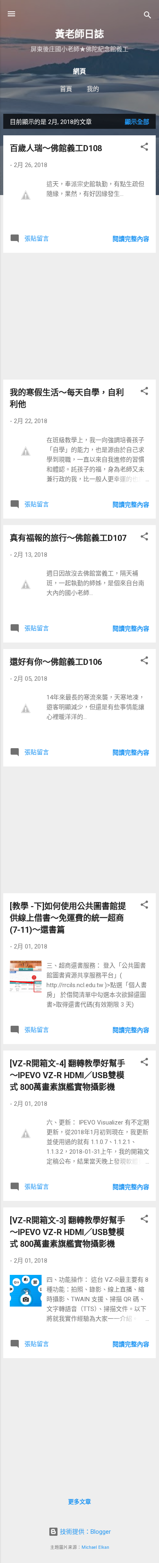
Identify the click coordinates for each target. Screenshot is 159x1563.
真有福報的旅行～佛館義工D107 (68, 538)
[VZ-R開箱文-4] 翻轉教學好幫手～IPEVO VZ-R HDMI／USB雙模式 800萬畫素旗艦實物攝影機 (67, 1075)
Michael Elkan (95, 1547)
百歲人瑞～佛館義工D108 (56, 148)
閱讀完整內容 (131, 239)
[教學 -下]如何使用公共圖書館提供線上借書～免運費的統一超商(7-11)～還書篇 (68, 918)
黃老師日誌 (79, 34)
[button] (144, 148)
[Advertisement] (79, 316)
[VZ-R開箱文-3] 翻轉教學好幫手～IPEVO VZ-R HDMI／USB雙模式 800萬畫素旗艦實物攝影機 (67, 1232)
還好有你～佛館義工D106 (56, 662)
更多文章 (79, 1501)
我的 (93, 89)
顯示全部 (137, 122)
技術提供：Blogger (84, 1531)
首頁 (66, 89)
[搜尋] (147, 16)
